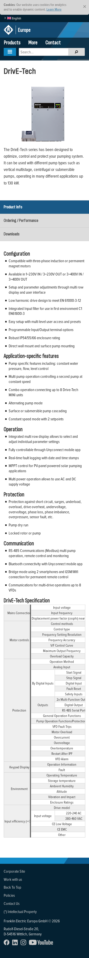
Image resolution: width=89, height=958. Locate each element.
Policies (9, 895)
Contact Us (12, 903)
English (16, 18)
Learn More (54, 9)
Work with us (13, 879)
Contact (53, 42)
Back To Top (12, 887)
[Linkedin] (16, 943)
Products (12, 42)
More (33, 42)
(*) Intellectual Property (20, 911)
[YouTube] (42, 943)
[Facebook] (7, 943)
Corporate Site (14, 871)
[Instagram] (24, 943)
